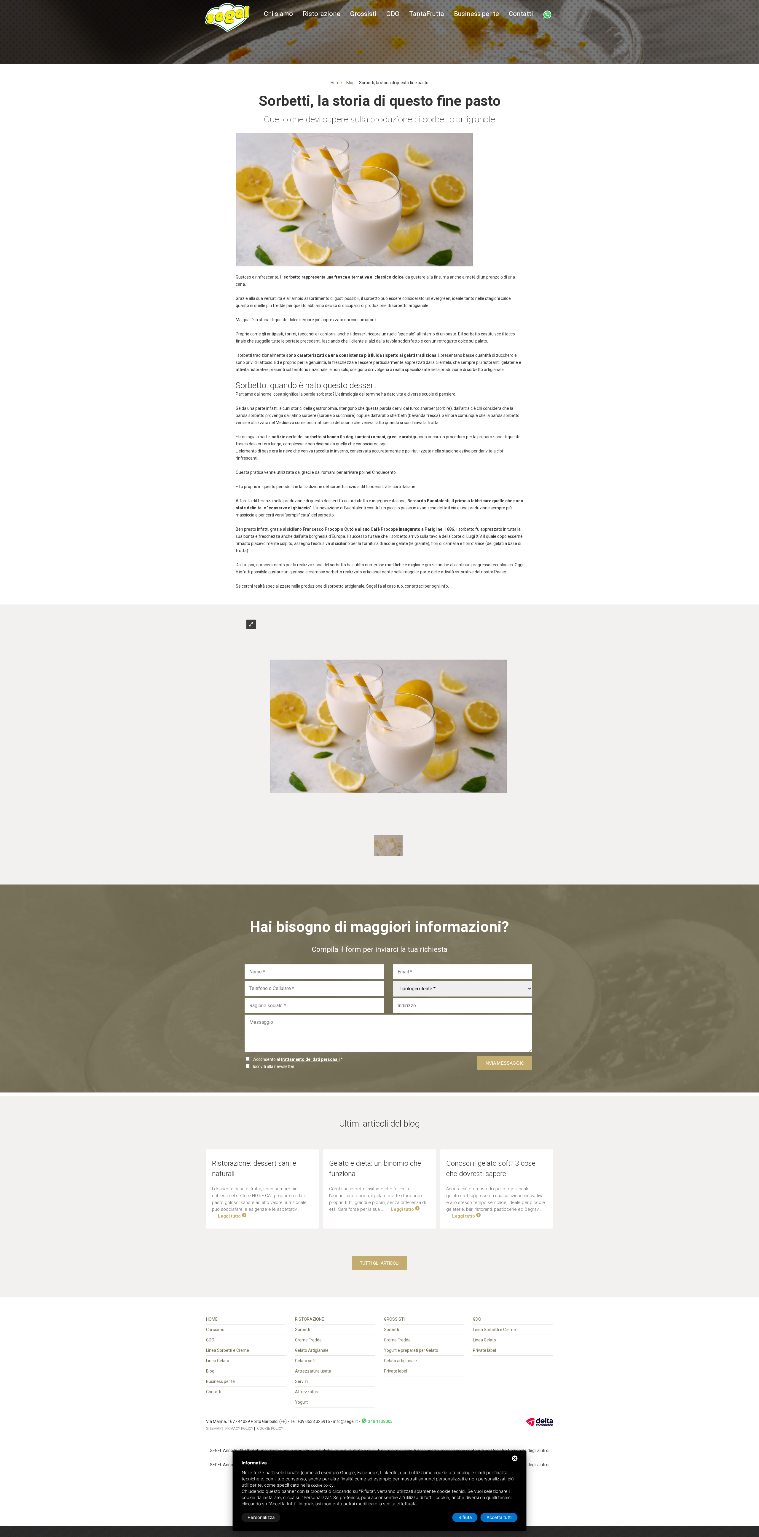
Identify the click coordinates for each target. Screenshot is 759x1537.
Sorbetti (302, 1329)
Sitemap (213, 1428)
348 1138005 (380, 1421)
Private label (395, 1371)
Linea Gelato (217, 1360)
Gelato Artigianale (312, 1350)
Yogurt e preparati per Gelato (411, 1350)
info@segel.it (345, 1421)
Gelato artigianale (400, 1360)
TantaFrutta (426, 13)
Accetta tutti (499, 1517)
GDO (392, 13)
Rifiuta (465, 1517)
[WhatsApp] (547, 14)
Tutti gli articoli (379, 1263)
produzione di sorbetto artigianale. (397, 305)
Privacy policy (239, 1428)
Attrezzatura (307, 1391)
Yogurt (301, 1402)
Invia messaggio (504, 1063)
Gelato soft (305, 1360)
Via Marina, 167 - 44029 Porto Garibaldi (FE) (247, 1421)
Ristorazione (321, 13)
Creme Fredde (308, 1340)
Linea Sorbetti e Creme (227, 1350)
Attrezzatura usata (313, 1371)
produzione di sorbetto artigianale (332, 586)
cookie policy (322, 1485)
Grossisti (363, 13)
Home (336, 82)
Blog (350, 82)
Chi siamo (278, 13)
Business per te (476, 13)
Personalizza (261, 1517)
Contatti (521, 13)
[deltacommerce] (539, 1421)
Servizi (301, 1381)
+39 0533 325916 (313, 1421)
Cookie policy (270, 1428)
